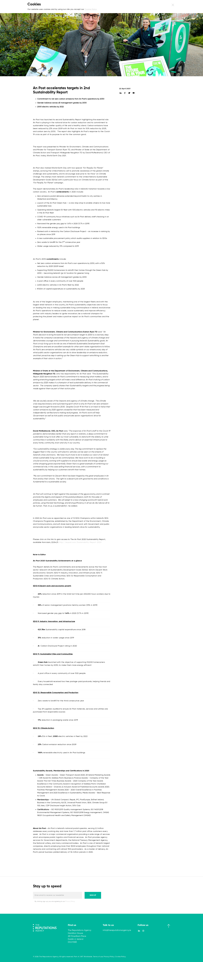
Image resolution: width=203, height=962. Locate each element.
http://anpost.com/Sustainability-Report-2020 (80, 542)
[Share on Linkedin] (120, 93)
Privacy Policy (70, 901)
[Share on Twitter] (129, 93)
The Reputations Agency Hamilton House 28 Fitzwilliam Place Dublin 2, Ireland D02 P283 (79, 936)
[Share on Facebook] (125, 93)
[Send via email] (133, 93)
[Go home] (44, 928)
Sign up (93, 895)
